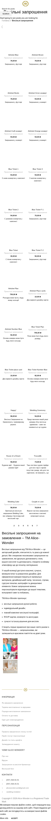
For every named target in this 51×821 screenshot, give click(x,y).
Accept (14, 818)
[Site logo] (25, 3)
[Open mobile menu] (3, 3)
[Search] (48, 3)
